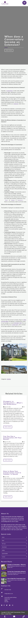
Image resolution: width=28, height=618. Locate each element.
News (3, 540)
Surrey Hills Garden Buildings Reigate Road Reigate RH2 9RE (10, 599)
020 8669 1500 (8, 589)
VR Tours (4, 543)
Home (3, 537)
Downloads (4, 547)
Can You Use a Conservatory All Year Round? (12, 438)
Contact (3, 556)
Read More (9, 50)
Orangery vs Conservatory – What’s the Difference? (13, 403)
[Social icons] (3, 605)
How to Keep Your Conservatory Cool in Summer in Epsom (12, 473)
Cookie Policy (8, 614)
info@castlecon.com (9, 593)
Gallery (3, 550)
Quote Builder (5, 553)
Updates (9, 379)
